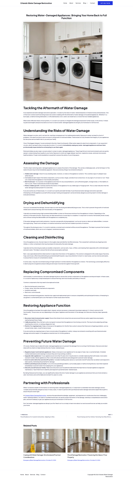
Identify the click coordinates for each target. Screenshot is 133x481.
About (71, 3)
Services (78, 3)
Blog (84, 3)
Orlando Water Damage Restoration (36, 3)
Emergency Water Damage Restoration (34, 460)
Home (65, 3)
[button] (87, 3)
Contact (92, 3)
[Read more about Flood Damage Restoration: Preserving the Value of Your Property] (89, 440)
